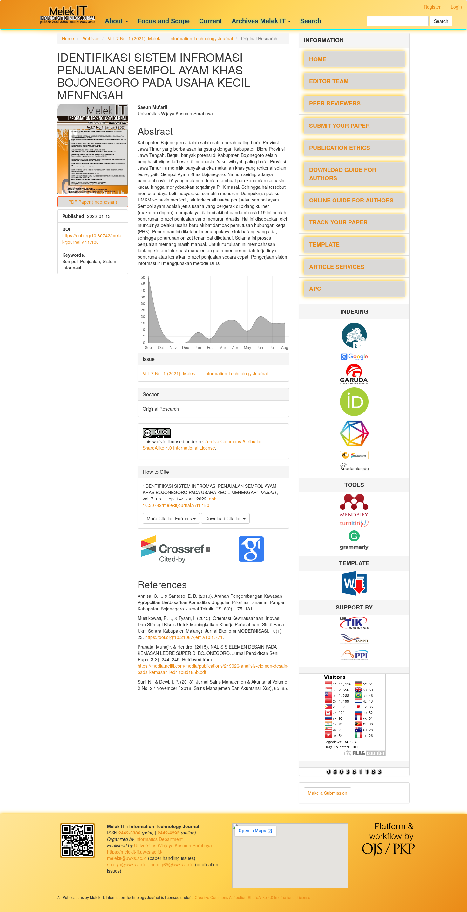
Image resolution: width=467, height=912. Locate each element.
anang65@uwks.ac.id (173, 864)
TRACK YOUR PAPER (338, 222)
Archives (90, 38)
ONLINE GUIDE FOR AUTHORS (351, 200)
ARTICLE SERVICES (336, 266)
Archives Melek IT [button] (260, 20)
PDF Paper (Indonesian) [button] (92, 202)
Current (210, 20)
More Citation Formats (170, 518)
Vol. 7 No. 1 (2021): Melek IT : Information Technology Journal (170, 38)
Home (68, 38)
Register (432, 6)
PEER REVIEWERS (335, 103)
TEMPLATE (324, 244)
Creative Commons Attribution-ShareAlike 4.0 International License (203, 444)
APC (315, 288)
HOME (317, 59)
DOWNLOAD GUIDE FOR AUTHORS (342, 174)
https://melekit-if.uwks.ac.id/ (134, 851)
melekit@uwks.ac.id (127, 858)
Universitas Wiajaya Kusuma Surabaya (173, 845)
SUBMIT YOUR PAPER (339, 125)
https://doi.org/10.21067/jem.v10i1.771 (184, 637)
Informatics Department (159, 839)
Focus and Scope (164, 20)
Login (456, 6)
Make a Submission (327, 793)
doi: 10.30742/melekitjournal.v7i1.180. (179, 501)
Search (310, 20)
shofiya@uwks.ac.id (127, 864)
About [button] (115, 20)
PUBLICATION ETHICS (339, 148)
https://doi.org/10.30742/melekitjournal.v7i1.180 (91, 238)
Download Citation (224, 518)
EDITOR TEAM (329, 81)
